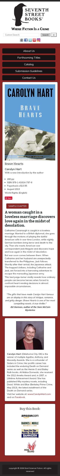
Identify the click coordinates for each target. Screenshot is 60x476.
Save (10, 198)
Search (45, 35)
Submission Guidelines (28, 71)
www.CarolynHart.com (39, 394)
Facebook (20, 397)
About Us (29, 50)
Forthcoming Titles (28, 57)
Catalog (29, 64)
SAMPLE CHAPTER (17, 206)
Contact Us (29, 77)
